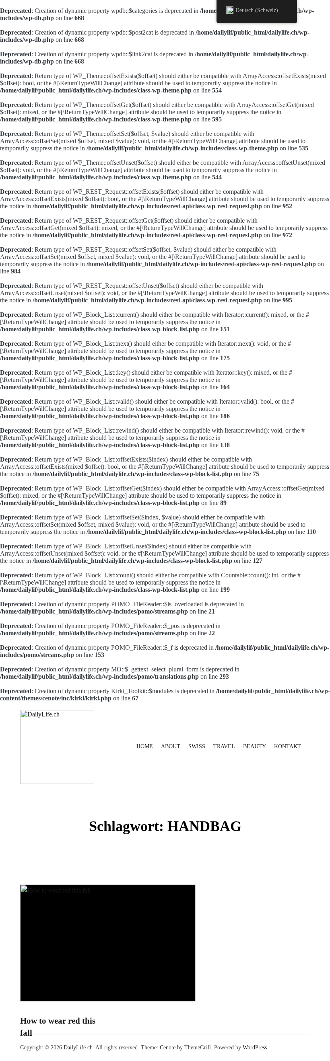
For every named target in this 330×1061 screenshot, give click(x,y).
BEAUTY (254, 746)
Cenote (167, 1048)
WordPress (255, 1048)
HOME (144, 746)
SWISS (196, 746)
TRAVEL (224, 746)
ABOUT (170, 746)
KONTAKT (287, 746)
